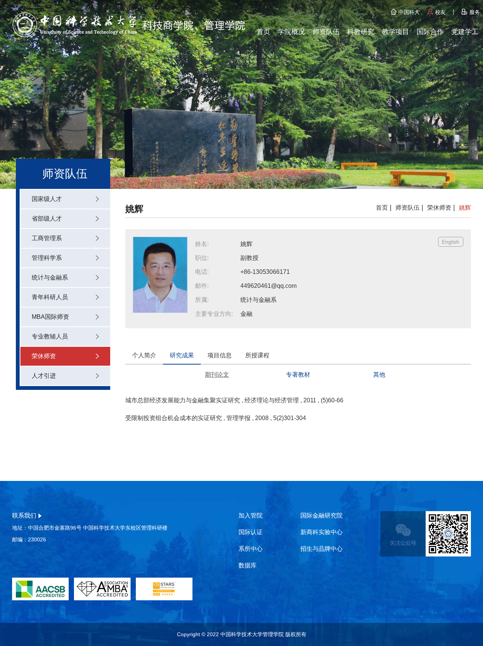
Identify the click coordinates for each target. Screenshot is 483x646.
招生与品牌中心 (321, 549)
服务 (474, 12)
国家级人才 (47, 199)
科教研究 (360, 32)
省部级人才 (47, 218)
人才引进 (44, 375)
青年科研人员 (50, 297)
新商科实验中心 (321, 532)
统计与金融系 (50, 277)
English (450, 242)
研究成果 (182, 355)
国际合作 (430, 32)
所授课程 (257, 355)
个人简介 (144, 355)
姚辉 (465, 207)
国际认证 (250, 532)
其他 (379, 374)
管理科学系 (47, 258)
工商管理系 (47, 238)
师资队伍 (326, 32)
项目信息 (220, 355)
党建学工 (464, 32)
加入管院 (250, 515)
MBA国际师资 (50, 317)
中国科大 (409, 12)
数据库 (247, 565)
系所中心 (250, 549)
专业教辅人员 (50, 336)
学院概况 (291, 32)
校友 (440, 12)
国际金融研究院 (321, 515)
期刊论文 (217, 374)
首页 (263, 32)
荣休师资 (44, 356)
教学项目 (395, 32)
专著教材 (298, 374)
